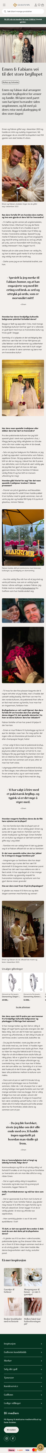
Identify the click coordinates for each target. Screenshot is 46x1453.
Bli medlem (11, 1430)
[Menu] (5, 5)
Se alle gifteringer (23, 1007)
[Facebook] (12, 1438)
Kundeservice (11, 1386)
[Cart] (42, 4)
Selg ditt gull (10, 1369)
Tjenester (9, 1377)
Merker (8, 1360)
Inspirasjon (10, 1343)
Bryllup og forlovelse (11, 82)
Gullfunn (8, 1394)
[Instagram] (6, 1438)
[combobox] (23, 11)
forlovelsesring (28, 588)
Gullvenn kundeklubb (15, 1352)
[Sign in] (35, 5)
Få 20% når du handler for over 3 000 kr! (20, 19)
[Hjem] (21, 5)
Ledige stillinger (12, 1403)
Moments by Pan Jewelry (10, 994)
